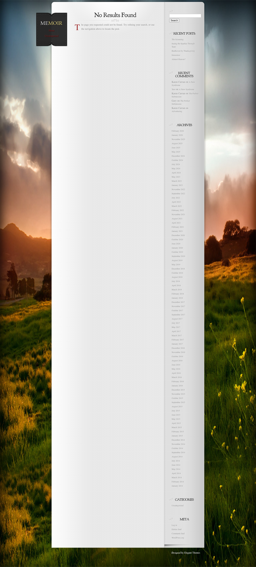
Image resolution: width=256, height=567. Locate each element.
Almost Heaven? (178, 59)
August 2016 (177, 360)
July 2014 (176, 460)
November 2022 (178, 189)
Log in (174, 525)
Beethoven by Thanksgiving (183, 50)
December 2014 (178, 439)
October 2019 (177, 252)
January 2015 (177, 435)
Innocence (176, 55)
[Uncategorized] (51, 36)
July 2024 (176, 164)
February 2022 (178, 210)
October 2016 (177, 356)
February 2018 (178, 293)
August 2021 (177, 218)
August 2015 (177, 406)
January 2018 (177, 297)
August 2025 (177, 143)
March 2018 (177, 289)
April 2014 (176, 473)
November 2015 (178, 393)
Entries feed (176, 529)
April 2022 (176, 201)
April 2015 (176, 423)
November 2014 (178, 444)
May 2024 (176, 168)
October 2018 (177, 272)
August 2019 (177, 260)
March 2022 (177, 206)
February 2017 (178, 339)
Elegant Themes (192, 552)
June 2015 (176, 414)
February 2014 (178, 481)
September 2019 (178, 256)
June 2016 (176, 364)
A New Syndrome (186, 89)
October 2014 (177, 448)
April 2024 (176, 172)
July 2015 (176, 410)
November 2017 (178, 306)
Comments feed (178, 533)
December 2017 (178, 302)
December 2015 (178, 389)
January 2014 (177, 485)
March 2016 (177, 377)
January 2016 (177, 385)
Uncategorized (178, 505)
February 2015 (178, 431)
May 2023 (176, 176)
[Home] (51, 30)
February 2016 (178, 381)
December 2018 (178, 268)
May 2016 (176, 368)
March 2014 (177, 477)
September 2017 (178, 314)
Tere (173, 89)
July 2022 (176, 197)
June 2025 (176, 147)
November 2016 (178, 352)
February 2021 (178, 226)
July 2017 (176, 323)
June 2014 (176, 464)
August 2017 (177, 318)
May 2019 (176, 264)
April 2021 (176, 222)
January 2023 (177, 185)
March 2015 (177, 427)
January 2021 (177, 231)
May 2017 (176, 327)
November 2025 (178, 139)
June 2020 (176, 243)
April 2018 (176, 285)
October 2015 (177, 398)
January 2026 (177, 135)
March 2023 (177, 181)
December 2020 (178, 235)
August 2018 (177, 277)
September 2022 (178, 193)
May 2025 (176, 151)
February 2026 (178, 130)
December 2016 (178, 348)
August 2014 (177, 456)
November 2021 (178, 214)
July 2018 (176, 281)
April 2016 (176, 373)
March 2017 (177, 335)
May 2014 (176, 469)
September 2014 (178, 452)
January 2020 (177, 247)
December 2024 (178, 155)
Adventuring (177, 111)
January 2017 (177, 343)
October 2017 (177, 310)
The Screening (178, 39)
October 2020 (177, 239)
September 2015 (178, 402)
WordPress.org (178, 537)
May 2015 (176, 419)
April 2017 (176, 331)
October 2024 (177, 160)
